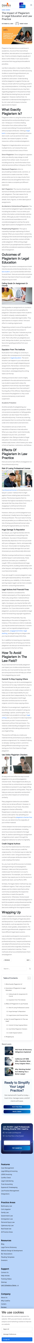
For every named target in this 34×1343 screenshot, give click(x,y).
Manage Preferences (9, 1334)
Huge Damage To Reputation (17, 1011)
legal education (16, 358)
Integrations (5, 1194)
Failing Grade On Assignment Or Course (18, 995)
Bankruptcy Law (6, 1206)
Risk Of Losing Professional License (19, 1008)
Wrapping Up (10, 1037)
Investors (4, 1260)
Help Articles (5, 1276)
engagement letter (16, 631)
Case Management (7, 1168)
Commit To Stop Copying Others (18, 1025)
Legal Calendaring (7, 1181)
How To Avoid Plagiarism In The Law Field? (17, 1020)
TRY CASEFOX (17, 1148)
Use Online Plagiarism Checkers (18, 1029)
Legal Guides (6, 10)
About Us (4, 1297)
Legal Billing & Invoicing (9, 1171)
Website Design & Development (12, 1251)
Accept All (6, 1339)
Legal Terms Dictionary (9, 1247)
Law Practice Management (10, 1191)
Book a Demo (17, 1111)
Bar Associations (6, 1254)
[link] (22, 23)
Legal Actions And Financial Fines (18, 1015)
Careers (3, 1304)
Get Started (21, 5)
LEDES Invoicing (6, 1174)
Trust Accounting (7, 1184)
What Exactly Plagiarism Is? (14, 984)
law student (6, 272)
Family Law (5, 1212)
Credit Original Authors (15, 1033)
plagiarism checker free (24, 817)
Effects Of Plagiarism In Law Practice (17, 1004)
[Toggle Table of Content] (28, 978)
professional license (10, 490)
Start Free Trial (17, 1107)
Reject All (6, 1329)
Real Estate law (6, 1229)
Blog (2, 1244)
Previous (7, 960)
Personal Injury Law (8, 1222)
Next (28, 960)
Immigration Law (7, 1219)
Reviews (4, 1307)
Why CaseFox (5, 1301)
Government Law (7, 1216)
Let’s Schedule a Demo (10, 1285)
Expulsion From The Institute (17, 1000)
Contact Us (4, 1272)
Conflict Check (6, 1178)
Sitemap (4, 1282)
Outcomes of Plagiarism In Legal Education (16, 989)
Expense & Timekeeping (9, 1187)
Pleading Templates (7, 1257)
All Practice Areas (7, 1232)
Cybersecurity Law (7, 1225)
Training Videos (6, 1279)
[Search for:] (14, 968)
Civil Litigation (6, 1209)
